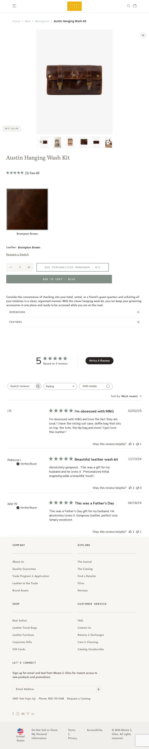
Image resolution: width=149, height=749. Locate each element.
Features (15, 321)
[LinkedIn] (32, 714)
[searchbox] (21, 386)
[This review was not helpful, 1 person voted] (137, 444)
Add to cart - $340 (59, 279)
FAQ (80, 620)
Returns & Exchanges (91, 635)
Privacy (72, 738)
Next (108, 142)
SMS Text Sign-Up (24, 698)
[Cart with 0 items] (135, 7)
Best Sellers (19, 620)
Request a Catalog (78, 698)
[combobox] (60, 386)
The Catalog (85, 569)
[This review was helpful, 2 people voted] (130, 488)
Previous (41, 142)
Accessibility (94, 730)
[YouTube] (23, 714)
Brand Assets (20, 590)
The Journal (85, 562)
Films (81, 583)
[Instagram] (17, 714)
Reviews (83, 590)
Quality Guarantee (24, 569)
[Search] (128, 6)
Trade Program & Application (30, 576)
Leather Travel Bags (24, 628)
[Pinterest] (28, 714)
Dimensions (17, 312)
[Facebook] (13, 714)
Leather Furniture (23, 635)
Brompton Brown (27, 234)
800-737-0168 (56, 698)
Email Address (25, 689)
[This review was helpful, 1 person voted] (130, 444)
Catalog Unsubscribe (91, 649)
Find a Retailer (87, 576)
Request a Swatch (17, 254)
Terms (71, 730)
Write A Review (99, 361)
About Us (18, 562)
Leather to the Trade (25, 583)
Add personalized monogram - (72, 267)
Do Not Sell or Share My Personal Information (45, 734)
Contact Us (84, 628)
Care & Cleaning (88, 642)
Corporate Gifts (22, 642)
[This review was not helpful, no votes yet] (137, 488)
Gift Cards (18, 649)
